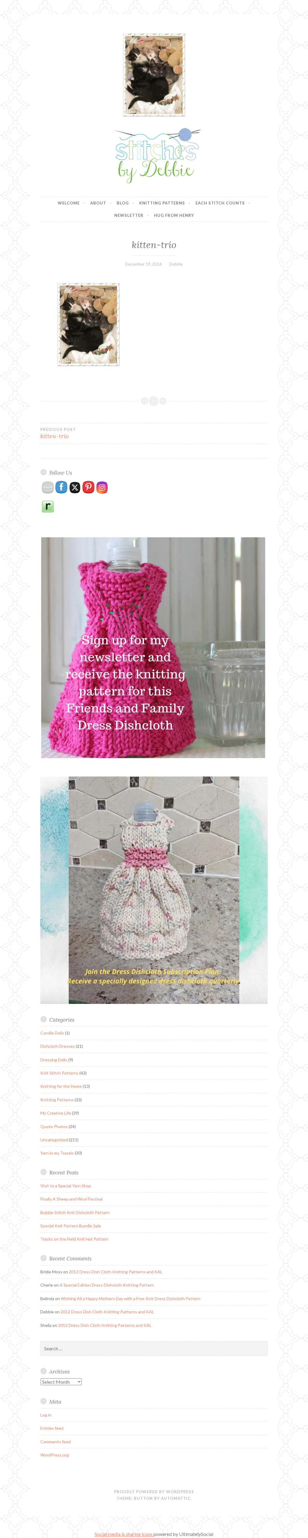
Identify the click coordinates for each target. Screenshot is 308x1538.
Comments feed (55, 1441)
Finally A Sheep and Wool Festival (71, 1198)
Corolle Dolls (52, 1032)
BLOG (123, 203)
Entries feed (51, 1428)
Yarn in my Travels (57, 1152)
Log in (45, 1414)
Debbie (176, 263)
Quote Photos (54, 1126)
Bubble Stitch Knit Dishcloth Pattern (74, 1212)
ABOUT (98, 203)
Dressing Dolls (53, 1059)
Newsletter (128, 215)
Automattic (176, 1498)
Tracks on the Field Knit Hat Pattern (74, 1238)
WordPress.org (54, 1454)
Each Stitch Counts (220, 203)
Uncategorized (54, 1139)
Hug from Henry (174, 215)
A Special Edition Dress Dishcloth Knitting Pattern (107, 1284)
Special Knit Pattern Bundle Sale (70, 1225)
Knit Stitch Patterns (59, 1072)
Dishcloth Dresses (57, 1046)
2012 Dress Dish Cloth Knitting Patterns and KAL (115, 1271)
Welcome (69, 203)
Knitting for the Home (61, 1086)
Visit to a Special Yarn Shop (65, 1185)
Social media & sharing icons (124, 1534)
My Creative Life (55, 1112)
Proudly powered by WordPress (154, 1491)
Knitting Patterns (162, 203)
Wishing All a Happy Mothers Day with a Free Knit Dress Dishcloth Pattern (130, 1298)
